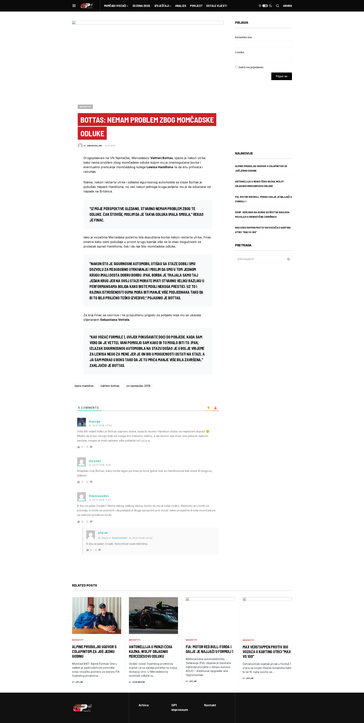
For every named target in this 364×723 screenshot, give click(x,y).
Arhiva (287, 5)
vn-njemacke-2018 (138, 385)
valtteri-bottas (109, 385)
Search (288, 259)
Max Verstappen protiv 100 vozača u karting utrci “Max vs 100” (267, 652)
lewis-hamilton (84, 385)
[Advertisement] (265, 113)
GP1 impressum (179, 707)
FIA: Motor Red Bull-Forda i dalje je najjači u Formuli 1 (209, 649)
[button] (74, 5)
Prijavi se (281, 76)
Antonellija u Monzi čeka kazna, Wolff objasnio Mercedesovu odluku (150, 651)
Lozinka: (239, 52)
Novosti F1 (85, 107)
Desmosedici (119, 537)
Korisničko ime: (243, 37)
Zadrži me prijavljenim (250, 67)
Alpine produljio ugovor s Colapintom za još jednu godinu (94, 651)
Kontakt (210, 705)
